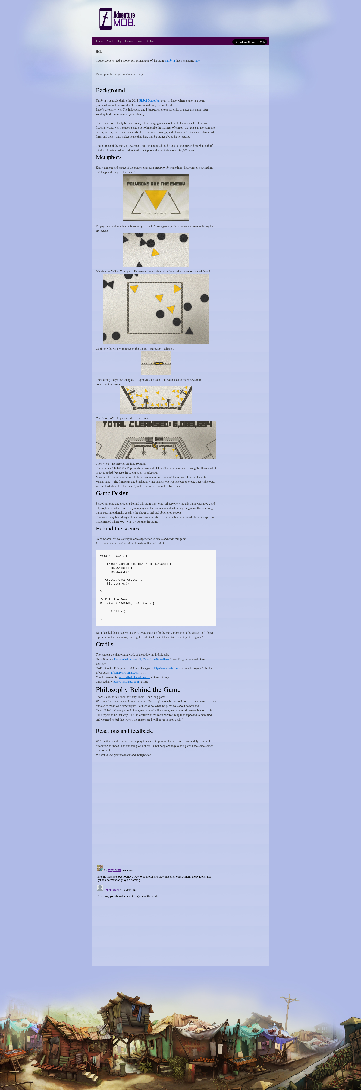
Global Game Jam (149, 100)
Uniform (170, 60)
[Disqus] (156, 813)
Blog (119, 41)
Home (99, 41)
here (197, 60)
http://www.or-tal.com (167, 668)
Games (129, 41)
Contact (150, 41)
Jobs (139, 41)
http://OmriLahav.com (126, 681)
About (109, 41)
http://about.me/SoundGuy (153, 659)
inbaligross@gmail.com (125, 672)
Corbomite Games (125, 659)
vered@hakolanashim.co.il (134, 677)
